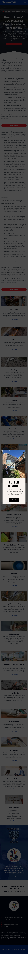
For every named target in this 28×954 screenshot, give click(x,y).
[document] (14, 477)
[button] (1, 450)
